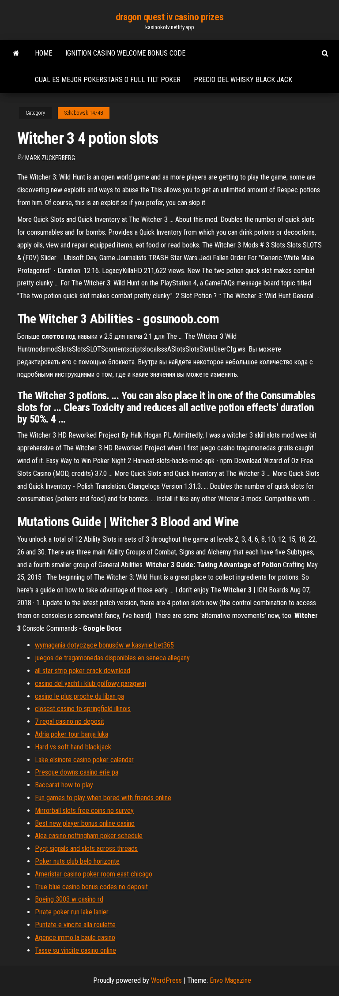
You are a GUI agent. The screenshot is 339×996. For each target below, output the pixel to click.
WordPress (166, 980)
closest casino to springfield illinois (83, 708)
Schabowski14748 (83, 113)
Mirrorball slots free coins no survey (84, 810)
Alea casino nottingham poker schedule (89, 835)
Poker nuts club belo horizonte (77, 861)
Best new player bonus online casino (85, 823)
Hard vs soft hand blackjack (73, 747)
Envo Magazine (230, 980)
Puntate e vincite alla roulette (75, 925)
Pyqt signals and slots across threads (86, 848)
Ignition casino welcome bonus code (125, 53)
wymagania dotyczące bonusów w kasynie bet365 (104, 645)
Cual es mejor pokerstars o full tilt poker (108, 79)
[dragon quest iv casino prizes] (16, 53)
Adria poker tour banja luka (71, 734)
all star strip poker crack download (82, 670)
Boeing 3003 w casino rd (69, 899)
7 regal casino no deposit (69, 721)
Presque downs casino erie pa (76, 772)
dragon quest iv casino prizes (169, 16)
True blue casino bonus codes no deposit (91, 887)
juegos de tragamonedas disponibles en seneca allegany (112, 658)
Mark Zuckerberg (50, 157)
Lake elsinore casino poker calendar (84, 760)
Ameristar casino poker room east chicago (93, 874)
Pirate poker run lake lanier (72, 912)
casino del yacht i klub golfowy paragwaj (90, 683)
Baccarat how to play (64, 785)
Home (43, 53)
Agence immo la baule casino (75, 937)
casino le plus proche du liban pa (79, 696)
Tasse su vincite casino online (75, 950)
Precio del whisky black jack (243, 79)
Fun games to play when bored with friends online (103, 798)
